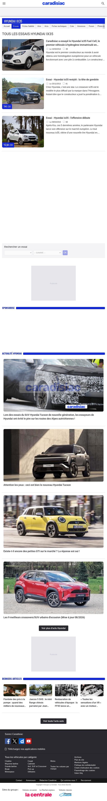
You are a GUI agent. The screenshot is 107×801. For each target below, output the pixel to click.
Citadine (8, 761)
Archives (78, 757)
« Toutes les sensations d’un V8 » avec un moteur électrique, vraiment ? (91, 703)
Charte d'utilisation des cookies (86, 768)
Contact (19, 780)
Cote (72, 26)
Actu (46, 26)
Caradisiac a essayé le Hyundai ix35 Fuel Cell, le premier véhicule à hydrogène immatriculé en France (73, 43)
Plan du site (79, 760)
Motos (52, 761)
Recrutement (86, 780)
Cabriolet (31, 764)
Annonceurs (31, 780)
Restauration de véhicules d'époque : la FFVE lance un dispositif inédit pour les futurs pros (66, 703)
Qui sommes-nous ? (69, 780)
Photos (100, 26)
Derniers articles (12, 678)
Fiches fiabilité (28, 26)
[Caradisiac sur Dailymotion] (22, 741)
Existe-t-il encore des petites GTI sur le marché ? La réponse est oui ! (41, 551)
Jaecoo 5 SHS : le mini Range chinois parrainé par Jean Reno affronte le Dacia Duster (40, 703)
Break (7, 769)
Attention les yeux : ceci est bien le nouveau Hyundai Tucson (37, 484)
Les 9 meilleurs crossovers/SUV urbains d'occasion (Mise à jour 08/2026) (44, 617)
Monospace (9, 772)
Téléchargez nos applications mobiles (26, 749)
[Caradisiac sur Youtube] (28, 741)
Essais (16, 26)
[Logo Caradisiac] (53, 6)
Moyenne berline (11, 764)
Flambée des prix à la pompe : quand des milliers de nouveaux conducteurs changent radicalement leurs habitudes (14, 703)
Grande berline (11, 766)
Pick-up (31, 769)
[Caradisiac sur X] (15, 741)
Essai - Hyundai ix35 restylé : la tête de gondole (72, 79)
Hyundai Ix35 (13, 20)
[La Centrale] (38, 797)
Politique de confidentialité (85, 765)
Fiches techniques (59, 26)
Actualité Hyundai (12, 353)
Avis (39, 26)
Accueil (7, 26)
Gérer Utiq (78, 773)
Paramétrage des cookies (84, 770)
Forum (91, 26)
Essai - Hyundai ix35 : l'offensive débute (68, 117)
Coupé (30, 761)
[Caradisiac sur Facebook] (8, 741)
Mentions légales (81, 762)
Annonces (81, 26)
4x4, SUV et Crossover (37, 766)
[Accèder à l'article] (53, 385)
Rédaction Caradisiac (48, 780)
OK (65, 252)
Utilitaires (31, 772)
